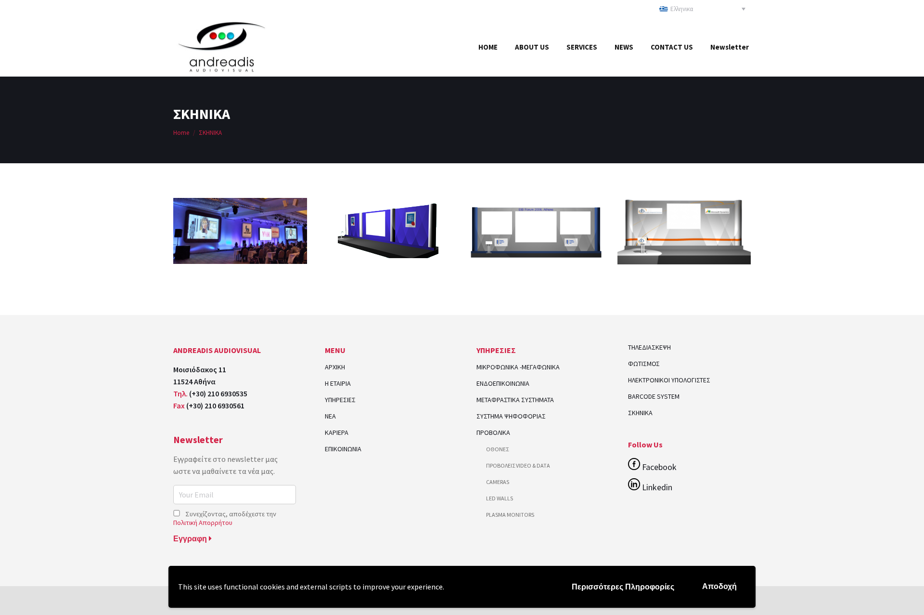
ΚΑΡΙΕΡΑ (336, 432)
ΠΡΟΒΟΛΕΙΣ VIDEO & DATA (518, 465)
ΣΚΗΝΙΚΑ (640, 412)
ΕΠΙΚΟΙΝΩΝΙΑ (343, 449)
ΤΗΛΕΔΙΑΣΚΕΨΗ (649, 347)
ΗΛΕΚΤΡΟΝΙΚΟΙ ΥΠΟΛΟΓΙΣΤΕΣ (669, 380)
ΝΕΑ (330, 416)
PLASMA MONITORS (510, 514)
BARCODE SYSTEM (654, 396)
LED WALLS (499, 498)
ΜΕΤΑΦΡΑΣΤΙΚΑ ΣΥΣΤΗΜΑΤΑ (515, 400)
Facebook (658, 466)
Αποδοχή (719, 586)
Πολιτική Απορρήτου (202, 522)
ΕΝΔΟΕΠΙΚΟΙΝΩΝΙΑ (502, 383)
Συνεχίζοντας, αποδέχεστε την (224, 518)
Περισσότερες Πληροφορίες (623, 587)
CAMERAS (497, 481)
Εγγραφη (191, 539)
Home (181, 133)
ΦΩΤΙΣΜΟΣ (644, 363)
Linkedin (656, 487)
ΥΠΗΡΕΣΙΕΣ (340, 400)
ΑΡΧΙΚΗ (335, 367)
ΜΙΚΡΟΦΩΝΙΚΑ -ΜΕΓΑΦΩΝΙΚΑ (518, 367)
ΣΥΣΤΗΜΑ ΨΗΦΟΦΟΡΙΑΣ (511, 416)
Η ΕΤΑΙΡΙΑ (338, 383)
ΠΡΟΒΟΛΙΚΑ (493, 432)
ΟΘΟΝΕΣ (497, 449)
